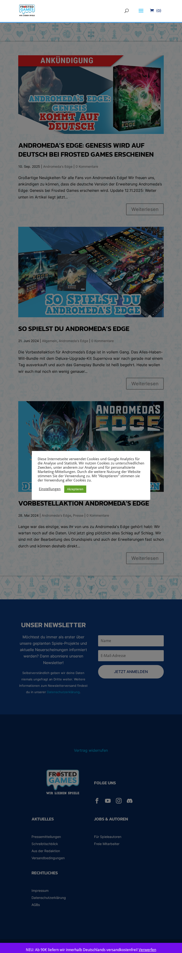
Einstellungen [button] (50, 489)
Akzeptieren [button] (75, 489)
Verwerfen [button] (147, 950)
